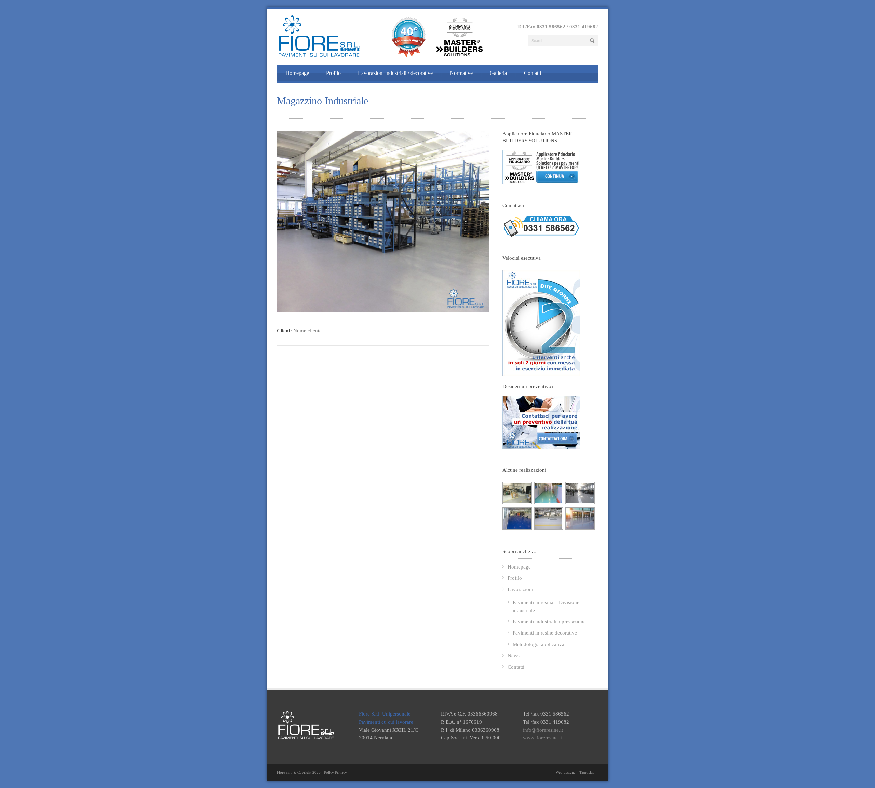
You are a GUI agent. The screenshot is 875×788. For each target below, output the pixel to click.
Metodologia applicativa (538, 644)
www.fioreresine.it (542, 737)
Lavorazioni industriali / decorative (395, 73)
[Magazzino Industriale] (383, 310)
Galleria (498, 73)
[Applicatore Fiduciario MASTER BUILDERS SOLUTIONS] (541, 182)
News (514, 655)
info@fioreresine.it (543, 730)
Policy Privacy (335, 772)
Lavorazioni (520, 589)
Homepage (297, 73)
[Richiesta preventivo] (541, 447)
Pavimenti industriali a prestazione (549, 621)
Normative (461, 73)
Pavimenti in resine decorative (545, 633)
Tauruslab (587, 772)
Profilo (333, 73)
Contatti (532, 73)
